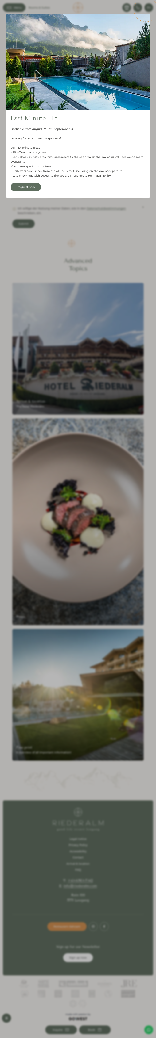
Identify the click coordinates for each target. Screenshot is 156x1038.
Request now (26, 187)
